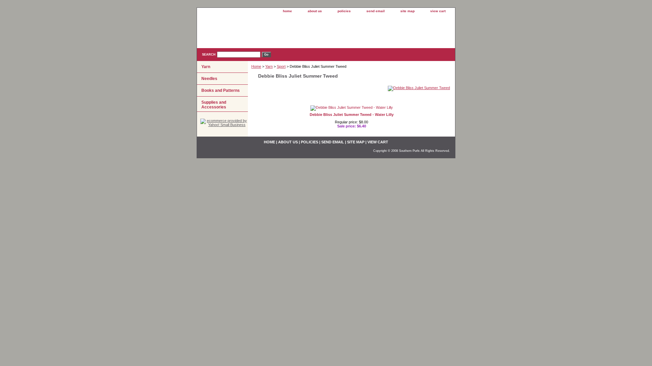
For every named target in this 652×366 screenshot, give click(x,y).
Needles (209, 78)
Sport (281, 66)
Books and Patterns (220, 90)
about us (315, 11)
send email (375, 11)
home (287, 11)
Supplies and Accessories (213, 104)
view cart (438, 11)
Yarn (269, 66)
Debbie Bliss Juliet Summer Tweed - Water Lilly (352, 115)
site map (407, 11)
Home (256, 66)
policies (344, 11)
